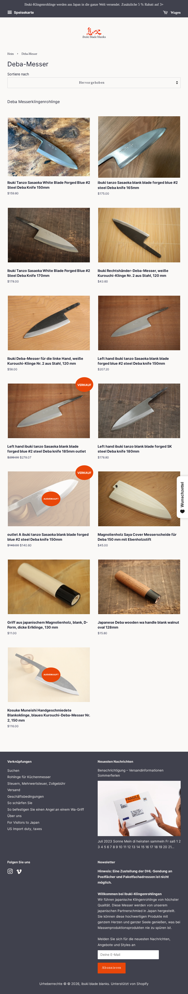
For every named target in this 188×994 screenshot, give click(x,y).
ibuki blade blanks (95, 984)
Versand (13, 790)
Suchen (13, 770)
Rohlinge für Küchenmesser (29, 777)
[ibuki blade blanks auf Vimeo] (19, 872)
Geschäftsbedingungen (25, 796)
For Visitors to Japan (23, 822)
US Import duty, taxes (24, 829)
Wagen (175, 12)
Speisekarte (23, 12)
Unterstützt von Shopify (130, 984)
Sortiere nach (18, 74)
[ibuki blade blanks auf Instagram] (10, 872)
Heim (10, 54)
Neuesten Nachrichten (115, 761)
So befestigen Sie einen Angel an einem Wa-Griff (45, 809)
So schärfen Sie (19, 803)
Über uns (14, 816)
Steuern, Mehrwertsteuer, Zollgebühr (36, 783)
